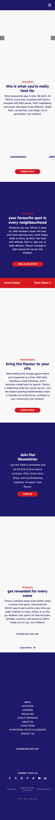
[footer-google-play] (40, 637)
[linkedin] (45, 778)
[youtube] (39, 778)
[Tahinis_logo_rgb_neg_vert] (28, 666)
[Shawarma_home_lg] (18, 124)
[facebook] (9, 778)
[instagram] (21, 778)
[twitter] (15, 778)
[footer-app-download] (15, 637)
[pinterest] (27, 778)
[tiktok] (33, 778)
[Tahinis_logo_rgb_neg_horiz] (10, 3)
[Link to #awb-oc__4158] (49, 5)
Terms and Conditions (43, 789)
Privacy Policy (11, 789)
